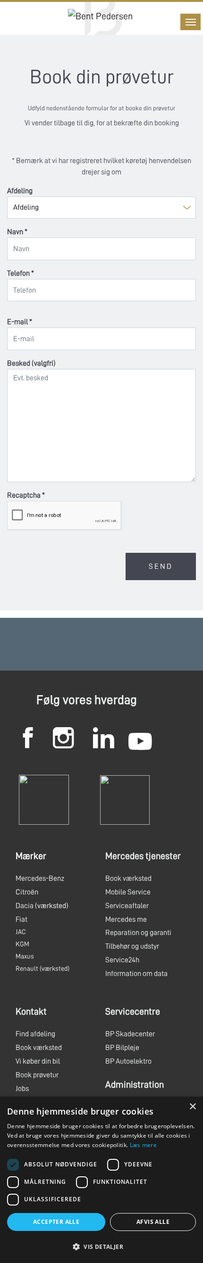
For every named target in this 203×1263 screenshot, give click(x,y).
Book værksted (128, 878)
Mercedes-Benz (40, 878)
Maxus (25, 956)
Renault (27, 968)
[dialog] (101, 1180)
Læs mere (143, 1145)
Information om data (136, 973)
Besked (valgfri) (31, 363)
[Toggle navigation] (190, 22)
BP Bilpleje (122, 1047)
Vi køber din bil (38, 1061)
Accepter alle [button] (56, 1222)
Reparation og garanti (138, 932)
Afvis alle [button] (152, 1222)
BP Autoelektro (128, 1061)
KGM (22, 944)
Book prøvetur (37, 1075)
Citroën (27, 892)
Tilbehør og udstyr (132, 946)
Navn (17, 232)
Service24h (122, 960)
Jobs (22, 1088)
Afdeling (20, 191)
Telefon (20, 273)
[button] (101, 1246)
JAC (21, 931)
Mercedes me (126, 919)
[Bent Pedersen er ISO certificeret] (44, 799)
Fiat (21, 919)
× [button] (192, 1106)
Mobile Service (128, 892)
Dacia (25, 906)
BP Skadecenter (130, 1034)
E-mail (19, 322)
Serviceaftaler (127, 906)
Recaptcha (26, 495)
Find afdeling (35, 1034)
